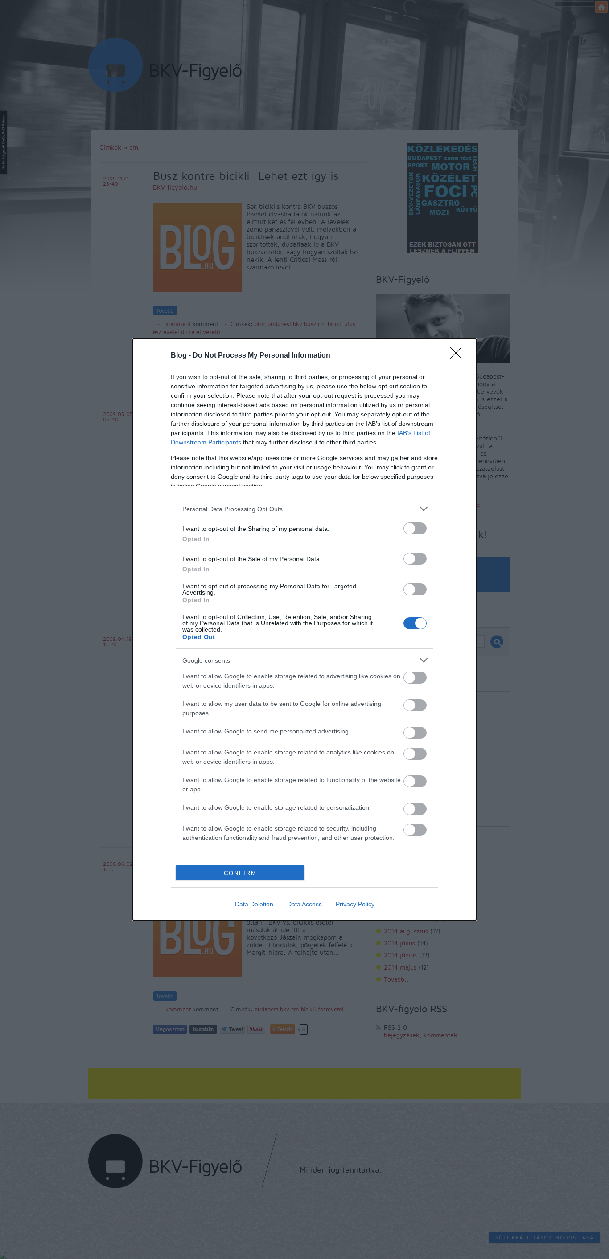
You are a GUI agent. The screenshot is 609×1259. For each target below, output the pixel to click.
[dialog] (304, 629)
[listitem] (304, 508)
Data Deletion (254, 904)
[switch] (415, 528)
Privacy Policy (355, 904)
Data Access (304, 904)
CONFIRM (240, 873)
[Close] (458, 355)
